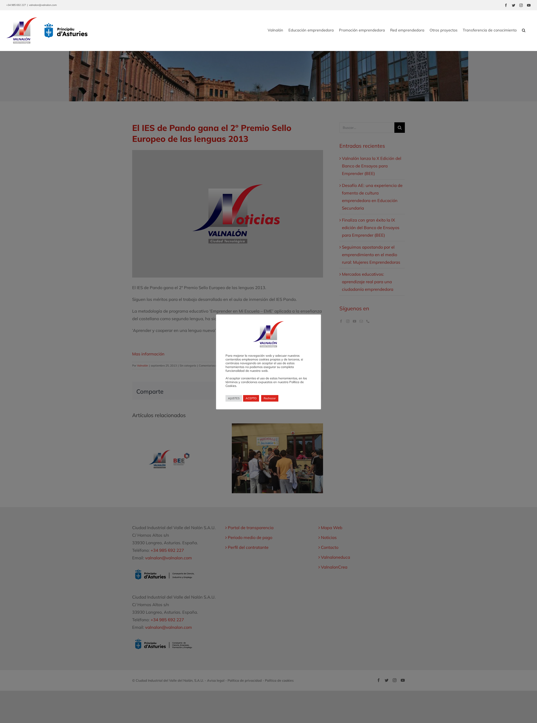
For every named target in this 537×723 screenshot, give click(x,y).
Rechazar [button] (270, 398)
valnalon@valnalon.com (43, 5)
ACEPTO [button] (251, 398)
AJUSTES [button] (234, 398)
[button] (523, 30)
